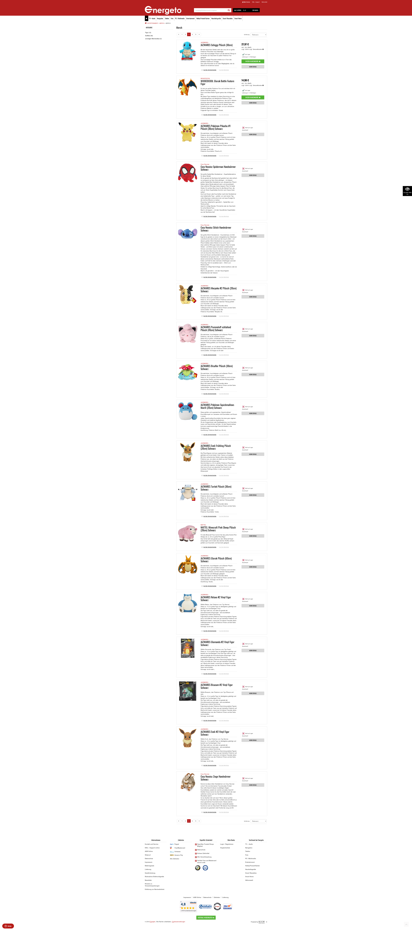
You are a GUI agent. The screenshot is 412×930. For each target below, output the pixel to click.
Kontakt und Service (151, 844)
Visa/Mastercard (179, 848)
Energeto (152, 922)
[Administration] (266, 922)
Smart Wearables (228, 18)
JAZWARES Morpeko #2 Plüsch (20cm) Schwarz (218, 289)
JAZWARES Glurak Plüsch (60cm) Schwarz (216, 559)
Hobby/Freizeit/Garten (203, 18)
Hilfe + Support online (152, 848)
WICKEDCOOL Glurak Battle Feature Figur (217, 82)
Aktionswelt (249, 880)
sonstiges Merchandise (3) (153, 39)
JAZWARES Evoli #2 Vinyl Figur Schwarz (215, 733)
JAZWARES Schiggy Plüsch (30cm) (217, 45)
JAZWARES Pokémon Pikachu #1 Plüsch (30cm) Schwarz (216, 127)
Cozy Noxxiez (205, 164)
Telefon (167, 18)
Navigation (160, 18)
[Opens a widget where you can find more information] (8, 926)
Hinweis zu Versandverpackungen (152, 885)
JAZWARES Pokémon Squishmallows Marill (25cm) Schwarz (217, 406)
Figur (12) (148, 32)
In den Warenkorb (252, 61)
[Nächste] (199, 34)
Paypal (176, 844)
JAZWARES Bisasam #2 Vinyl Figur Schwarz (217, 686)
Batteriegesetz (149, 866)
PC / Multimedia (179, 18)
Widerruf (148, 855)
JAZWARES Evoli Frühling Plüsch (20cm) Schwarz (216, 447)
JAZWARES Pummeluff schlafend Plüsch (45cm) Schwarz (216, 328)
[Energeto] (169, 10)
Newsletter (148, 880)
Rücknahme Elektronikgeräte (154, 876)
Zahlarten (217, 897)
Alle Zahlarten (174, 859)
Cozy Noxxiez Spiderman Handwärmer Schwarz (218, 168)
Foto (172, 18)
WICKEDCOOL (205, 78)
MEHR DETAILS (253, 67)
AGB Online (149, 851)
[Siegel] (205, 868)
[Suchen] (228, 10)
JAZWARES (204, 42)
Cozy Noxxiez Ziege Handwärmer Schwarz (216, 777)
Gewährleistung (150, 873)
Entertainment (190, 18)
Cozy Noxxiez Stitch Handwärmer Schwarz (216, 228)
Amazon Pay (178, 855)
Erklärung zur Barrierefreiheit (154, 889)
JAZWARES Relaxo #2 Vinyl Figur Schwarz (216, 598)
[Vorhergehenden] (178, 34)
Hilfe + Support (256, 2)
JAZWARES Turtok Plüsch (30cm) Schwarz (216, 487)
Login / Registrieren (226, 844)
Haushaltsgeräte (216, 18)
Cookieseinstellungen (178, 922)
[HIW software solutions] (262, 922)
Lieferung (148, 869)
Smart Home (238, 18)
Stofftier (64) (149, 36)
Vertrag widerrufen (205, 917)
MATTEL (203, 525)
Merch (162, 23)
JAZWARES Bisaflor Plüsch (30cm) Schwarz (217, 367)
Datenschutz (149, 858)
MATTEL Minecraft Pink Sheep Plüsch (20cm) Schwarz (218, 528)
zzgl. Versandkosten (255, 49)
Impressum (148, 862)
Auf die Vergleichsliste (209, 70)
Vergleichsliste (225, 848)
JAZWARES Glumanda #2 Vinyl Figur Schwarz (217, 643)
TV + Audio (152, 18)
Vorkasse (177, 851)
